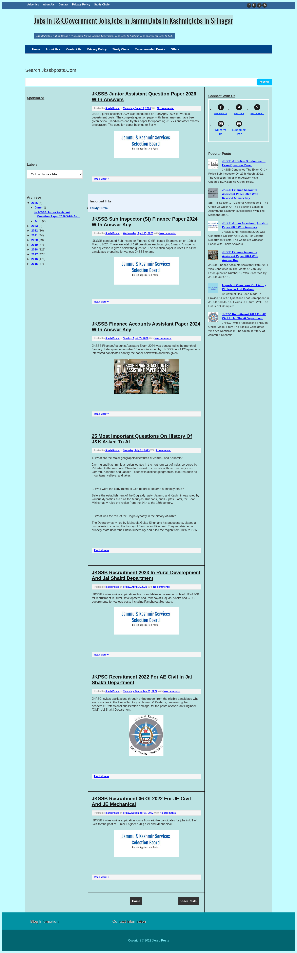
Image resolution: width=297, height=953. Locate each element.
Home (36, 49)
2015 (35, 263)
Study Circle (102, 4)
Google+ (259, 5)
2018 (35, 249)
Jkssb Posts (160, 940)
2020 (35, 240)
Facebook (249, 5)
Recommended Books (150, 49)
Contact (63, 4)
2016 (35, 259)
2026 (35, 202)
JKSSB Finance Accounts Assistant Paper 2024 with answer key (240, 256)
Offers (175, 49)
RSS (264, 5)
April (38, 221)
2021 (35, 235)
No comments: (165, 108)
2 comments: (163, 450)
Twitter (254, 5)
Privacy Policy (81, 4)
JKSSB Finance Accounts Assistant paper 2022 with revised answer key (240, 194)
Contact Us (74, 49)
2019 (35, 244)
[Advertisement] (57, 126)
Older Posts (188, 901)
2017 (35, 254)
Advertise (33, 4)
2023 (35, 225)
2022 (35, 230)
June (38, 207)
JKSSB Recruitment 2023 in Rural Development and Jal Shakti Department (146, 575)
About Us (49, 4)
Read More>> (101, 179)
